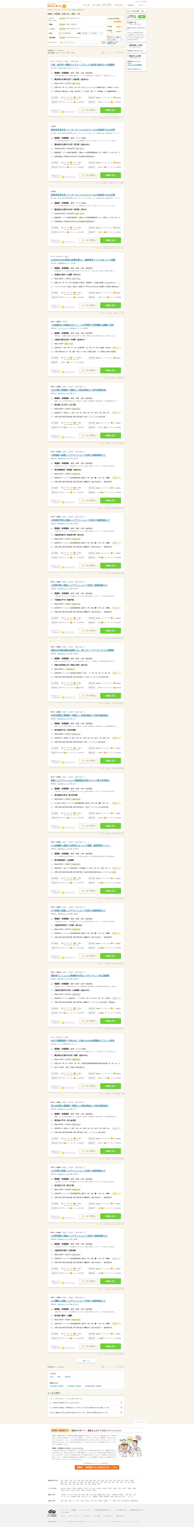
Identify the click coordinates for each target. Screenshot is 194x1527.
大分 (85, 1484)
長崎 (78, 1484)
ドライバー (131, 1496)
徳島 (133, 1482)
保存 (141, 16)
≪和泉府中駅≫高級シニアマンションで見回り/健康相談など (80, 520)
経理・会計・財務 (79, 1494)
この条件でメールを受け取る (112, 42)
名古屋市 (99, 1488)
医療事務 (95, 1496)
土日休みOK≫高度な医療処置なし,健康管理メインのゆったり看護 (83, 260)
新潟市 (68, 1490)
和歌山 (127, 1480)
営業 (126, 1494)
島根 (121, 1482)
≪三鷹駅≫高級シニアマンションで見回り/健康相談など (78, 1301)
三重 (98, 1480)
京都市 (129, 1488)
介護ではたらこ (120, 1516)
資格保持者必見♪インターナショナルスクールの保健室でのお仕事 (83, 130)
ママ (110, 1501)
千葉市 (86, 1488)
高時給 (100, 1501)
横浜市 (69, 1488)
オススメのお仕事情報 (134, 63)
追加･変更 (62, 18)
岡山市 (78, 1490)
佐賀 (74, 1484)
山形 (78, 1482)
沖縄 (98, 1484)
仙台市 (62, 1490)
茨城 (79, 1480)
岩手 (66, 1482)
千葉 (71, 1480)
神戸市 (124, 1488)
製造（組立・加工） (120, 1496)
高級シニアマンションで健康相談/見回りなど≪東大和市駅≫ (80, 780)
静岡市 (105, 1488)
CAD (134, 1494)
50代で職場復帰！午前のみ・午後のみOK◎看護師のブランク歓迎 (82, 1040)
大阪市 (115, 1488)
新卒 (96, 1501)
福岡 (70, 1484)
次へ (122, 52)
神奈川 (66, 1480)
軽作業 (112, 1496)
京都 (114, 1480)
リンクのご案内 (65, 1512)
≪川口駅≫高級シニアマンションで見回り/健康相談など (78, 1170)
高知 (66, 1484)
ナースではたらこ (108, 1516)
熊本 (82, 1484)
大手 (119, 1501)
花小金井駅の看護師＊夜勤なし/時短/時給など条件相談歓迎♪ (80, 1105)
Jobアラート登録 (114, 37)
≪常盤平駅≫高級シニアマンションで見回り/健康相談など (79, 585)
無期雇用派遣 (134, 1501)
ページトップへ (141, 1422)
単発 (66, 1501)
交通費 (105, 1501)
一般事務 (63, 1494)
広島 (109, 1482)
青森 (62, 1482)
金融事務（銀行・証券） (103, 1494)
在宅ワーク (72, 1501)
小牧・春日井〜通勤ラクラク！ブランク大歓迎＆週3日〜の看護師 (82, 64)
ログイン (141, 5)
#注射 (51, 1376)
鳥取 (117, 1482)
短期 (62, 1501)
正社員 (87, 1501)
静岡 (102, 1480)
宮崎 (89, 1484)
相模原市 (80, 1488)
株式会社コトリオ (63, 393)
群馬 (87, 1480)
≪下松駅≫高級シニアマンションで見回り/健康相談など (78, 910)
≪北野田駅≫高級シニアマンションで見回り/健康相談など (79, 1236)
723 (118, 52)
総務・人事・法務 (91, 1494)
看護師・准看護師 (104, 1496)
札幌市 (134, 1488)
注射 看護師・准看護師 (56, 1386)
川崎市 (74, 1488)
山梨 (85, 1482)
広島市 (73, 1490)
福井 (105, 1482)
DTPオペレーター (86, 1496)
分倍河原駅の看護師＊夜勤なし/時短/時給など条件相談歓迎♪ (80, 715)
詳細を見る (111, 110)
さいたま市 (92, 1488)
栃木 (83, 1480)
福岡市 (83, 1490)
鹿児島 (94, 1484)
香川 (129, 1482)
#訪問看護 (68, 1376)
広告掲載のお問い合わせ (136, 1510)
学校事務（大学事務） (118, 1494)
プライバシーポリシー (85, 1510)
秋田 (74, 1482)
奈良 (122, 1480)
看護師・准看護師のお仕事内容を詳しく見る (97, 1467)
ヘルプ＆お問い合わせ (121, 1510)
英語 (82, 1501)
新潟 (93, 1482)
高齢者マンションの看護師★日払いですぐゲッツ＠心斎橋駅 (80, 975)
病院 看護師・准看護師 (74, 1386)
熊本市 (94, 1490)
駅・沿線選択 (53, 20)
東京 (62, 1480)
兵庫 (110, 1480)
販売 (130, 1494)
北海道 (132, 1480)
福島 (82, 1482)
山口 (125, 1482)
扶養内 (114, 1501)
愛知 (91, 1480)
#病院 (59, 1376)
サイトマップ (64, 1510)
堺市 (119, 1488)
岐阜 (94, 1480)
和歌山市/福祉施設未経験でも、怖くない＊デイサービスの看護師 (82, 650)
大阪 (106, 1480)
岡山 (113, 1482)
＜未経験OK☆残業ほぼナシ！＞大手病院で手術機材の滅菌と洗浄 (82, 325)
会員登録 (130, 5)
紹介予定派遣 (125, 1501)
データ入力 (70, 1494)
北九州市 (88, 1490)
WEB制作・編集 (75, 1496)
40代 (91, 1501)
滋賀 (118, 1480)
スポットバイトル (73, 1516)
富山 (97, 1482)
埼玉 (75, 1480)
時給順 (63, 52)
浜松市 (110, 1488)
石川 (101, 1482)
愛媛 (62, 1484)
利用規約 (73, 1510)
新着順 (57, 52)
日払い (78, 1501)
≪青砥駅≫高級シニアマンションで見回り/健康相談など (78, 455)
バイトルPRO (96, 1516)
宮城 (70, 1482)
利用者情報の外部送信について (102, 1510)
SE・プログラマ (65, 1496)
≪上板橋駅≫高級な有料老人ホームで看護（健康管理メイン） (81, 845)
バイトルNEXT (86, 1516)
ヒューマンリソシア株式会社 (67, 328)
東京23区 (63, 1488)
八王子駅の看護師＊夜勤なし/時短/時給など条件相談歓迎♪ (79, 390)
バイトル (63, 1516)
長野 (89, 1482)
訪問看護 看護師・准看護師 (93, 1386)
